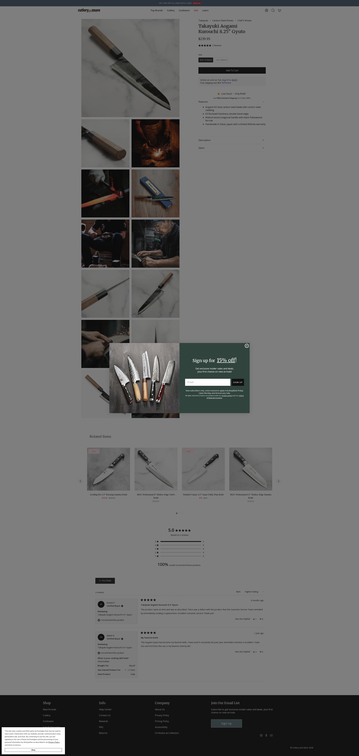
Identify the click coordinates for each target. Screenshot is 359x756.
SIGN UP (238, 382)
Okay (33, 750)
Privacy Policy (54, 742)
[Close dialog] (246, 345)
